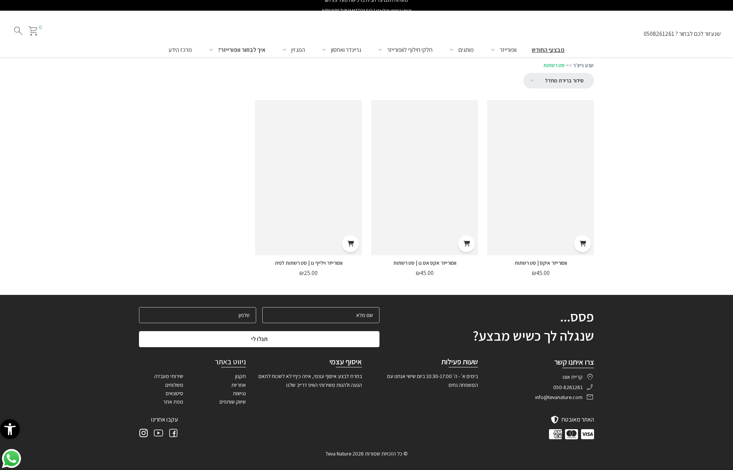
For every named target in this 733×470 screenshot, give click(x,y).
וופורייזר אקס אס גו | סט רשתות (424, 262)
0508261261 (659, 34)
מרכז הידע (180, 50)
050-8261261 (568, 387)
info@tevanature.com (559, 397)
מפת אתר (173, 401)
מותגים (466, 50)
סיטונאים (174, 393)
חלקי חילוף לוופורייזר (410, 50)
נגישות (239, 393)
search (18, 31)
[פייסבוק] (173, 434)
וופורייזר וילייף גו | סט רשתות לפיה (308, 262)
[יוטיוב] (158, 434)
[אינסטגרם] (143, 434)
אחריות (238, 384)
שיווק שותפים (233, 401)
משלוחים (174, 384)
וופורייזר (508, 50)
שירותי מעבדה (168, 376)
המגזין (298, 50)
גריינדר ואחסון (346, 50)
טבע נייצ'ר (583, 65)
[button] (10, 429)
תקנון (240, 376)
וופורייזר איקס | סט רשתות (541, 262)
